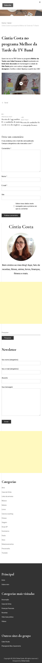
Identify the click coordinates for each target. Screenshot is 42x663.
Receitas (5, 613)
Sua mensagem (7, 387)
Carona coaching (7, 514)
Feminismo (5, 531)
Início (3, 580)
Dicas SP (5, 527)
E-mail (4, 185)
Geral (6, 103)
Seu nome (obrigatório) (10, 360)
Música (4, 501)
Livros (4, 509)
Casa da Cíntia (6, 492)
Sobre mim (5, 584)
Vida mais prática (7, 617)
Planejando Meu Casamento (11, 646)
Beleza (4, 505)
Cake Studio (6, 642)
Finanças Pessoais (8, 608)
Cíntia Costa (21, 227)
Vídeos (4, 621)
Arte (3, 488)
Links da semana (7, 496)
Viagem (4, 522)
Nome (4, 176)
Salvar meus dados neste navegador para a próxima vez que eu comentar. (26, 206)
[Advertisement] (21, 303)
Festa (3, 535)
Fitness (4, 518)
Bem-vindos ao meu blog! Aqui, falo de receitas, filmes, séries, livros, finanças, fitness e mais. (21, 269)
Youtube (5, 553)
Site (3, 195)
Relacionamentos (8, 544)
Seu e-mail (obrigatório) (10, 369)
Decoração (5, 600)
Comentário (6, 148)
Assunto (5, 378)
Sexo (3, 540)
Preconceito (6, 548)
